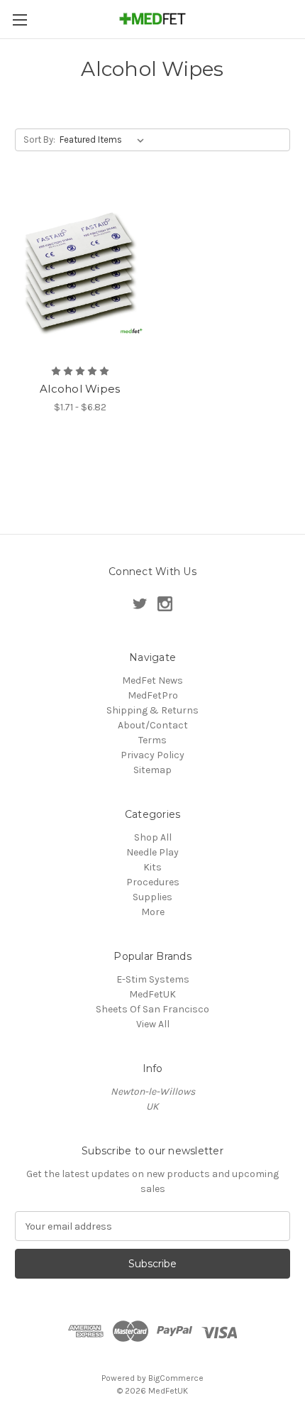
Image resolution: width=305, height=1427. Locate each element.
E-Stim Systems (152, 979)
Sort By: (39, 139)
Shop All (153, 837)
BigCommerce (176, 1378)
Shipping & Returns (152, 710)
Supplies (152, 897)
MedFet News (152, 680)
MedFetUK (152, 994)
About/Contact (153, 725)
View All (153, 1024)
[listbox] (104, 140)
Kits (152, 867)
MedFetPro (153, 695)
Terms (152, 740)
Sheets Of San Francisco (152, 1009)
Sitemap (152, 770)
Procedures (152, 882)
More (153, 912)
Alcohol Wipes (80, 388)
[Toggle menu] (19, 19)
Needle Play (152, 852)
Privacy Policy (152, 755)
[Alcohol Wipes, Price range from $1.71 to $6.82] (80, 271)
